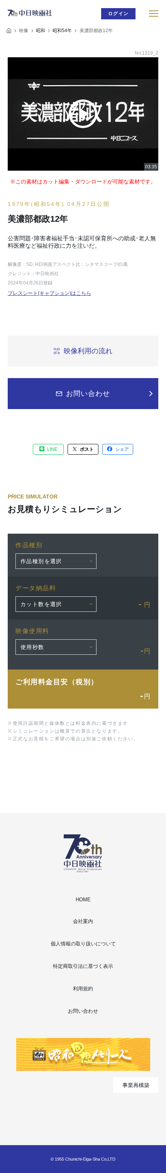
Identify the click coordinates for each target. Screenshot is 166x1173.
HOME (83, 899)
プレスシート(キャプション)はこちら (49, 293)
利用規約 (83, 988)
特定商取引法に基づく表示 (83, 966)
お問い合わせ (83, 1011)
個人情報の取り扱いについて (83, 944)
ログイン (118, 13)
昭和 (40, 30)
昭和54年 (62, 30)
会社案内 (83, 921)
